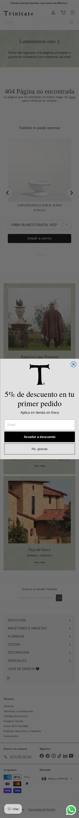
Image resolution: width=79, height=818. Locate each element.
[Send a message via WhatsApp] (71, 810)
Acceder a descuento (39, 437)
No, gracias (40, 449)
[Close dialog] (73, 364)
